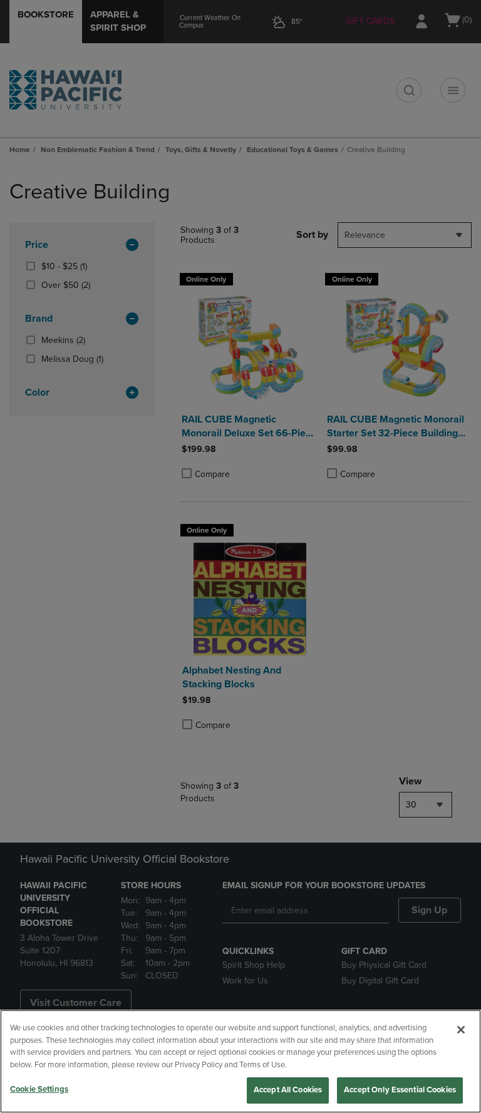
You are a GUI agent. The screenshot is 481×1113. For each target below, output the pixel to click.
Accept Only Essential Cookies (400, 1090)
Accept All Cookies (288, 1090)
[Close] (461, 1030)
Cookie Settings (39, 1089)
